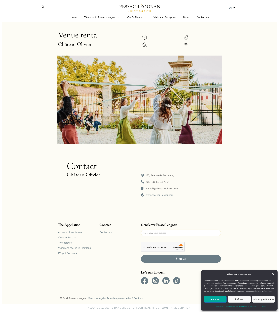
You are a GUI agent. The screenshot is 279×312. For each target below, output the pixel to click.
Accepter (215, 299)
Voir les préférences (263, 299)
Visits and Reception (164, 17)
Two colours (65, 242)
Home (73, 17)
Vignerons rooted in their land (74, 247)
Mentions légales (97, 298)
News (186, 17)
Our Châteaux (134, 17)
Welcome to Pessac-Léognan (100, 17)
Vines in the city (67, 237)
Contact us (203, 17)
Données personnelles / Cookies (225, 306)
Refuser (239, 299)
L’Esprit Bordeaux (67, 253)
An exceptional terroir (70, 232)
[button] (273, 274)
